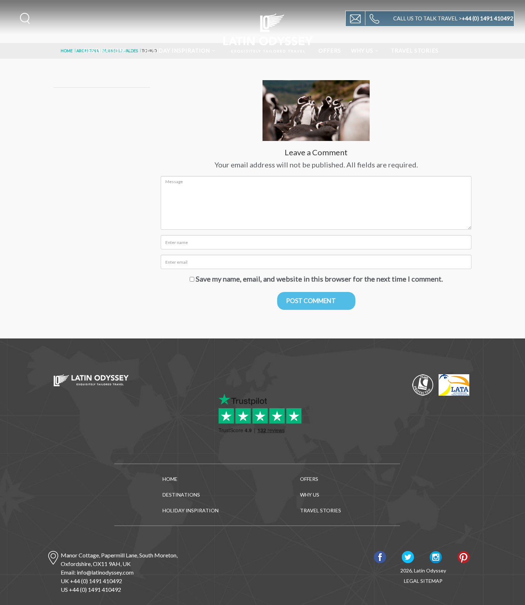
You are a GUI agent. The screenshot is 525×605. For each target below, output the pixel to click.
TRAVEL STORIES (415, 50)
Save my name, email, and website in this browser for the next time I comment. (319, 278)
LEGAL (411, 581)
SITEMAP (431, 581)
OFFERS (330, 50)
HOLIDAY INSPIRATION (177, 50)
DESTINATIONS (105, 50)
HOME (170, 479)
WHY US (362, 50)
